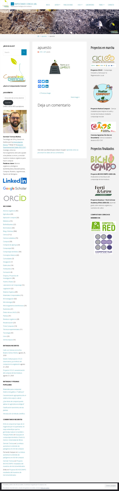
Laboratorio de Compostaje (12, 285)
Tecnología (6, 333)
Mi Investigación (8, 299)
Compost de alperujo (10, 245)
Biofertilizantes (8, 224)
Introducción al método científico (14, 414)
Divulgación (7, 262)
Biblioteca (6, 221)
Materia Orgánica (9, 292)
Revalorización (8, 323)
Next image (74, 97)
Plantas (5, 316)
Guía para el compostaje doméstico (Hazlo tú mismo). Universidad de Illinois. (14, 437)
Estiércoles (6, 265)
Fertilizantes (7, 269)
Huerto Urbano (8, 282)
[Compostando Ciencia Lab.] (6, 4)
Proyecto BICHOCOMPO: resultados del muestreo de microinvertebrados (14, 463)
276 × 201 (43, 52)
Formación (6, 272)
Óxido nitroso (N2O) (10, 312)
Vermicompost (8, 340)
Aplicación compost (9, 218)
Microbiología (7, 302)
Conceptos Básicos (9, 255)
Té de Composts (8, 326)
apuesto (44, 36)
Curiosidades (7, 259)
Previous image (46, 93)
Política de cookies (44, 488)
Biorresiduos (7, 228)
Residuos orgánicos (9, 319)
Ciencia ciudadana (9, 238)
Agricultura (6, 214)
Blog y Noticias (8, 231)
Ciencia (5, 235)
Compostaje (7, 248)
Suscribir (8, 103)
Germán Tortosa (8, 443)
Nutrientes (6, 309)
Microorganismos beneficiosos (13, 306)
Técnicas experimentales (11, 329)
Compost (6, 241)
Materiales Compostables (11, 295)
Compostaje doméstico (10, 252)
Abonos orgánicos (9, 211)
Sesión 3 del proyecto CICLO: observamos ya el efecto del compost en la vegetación (12, 361)
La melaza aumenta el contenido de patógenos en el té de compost (13, 446)
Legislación (6, 289)
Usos (5, 336)
